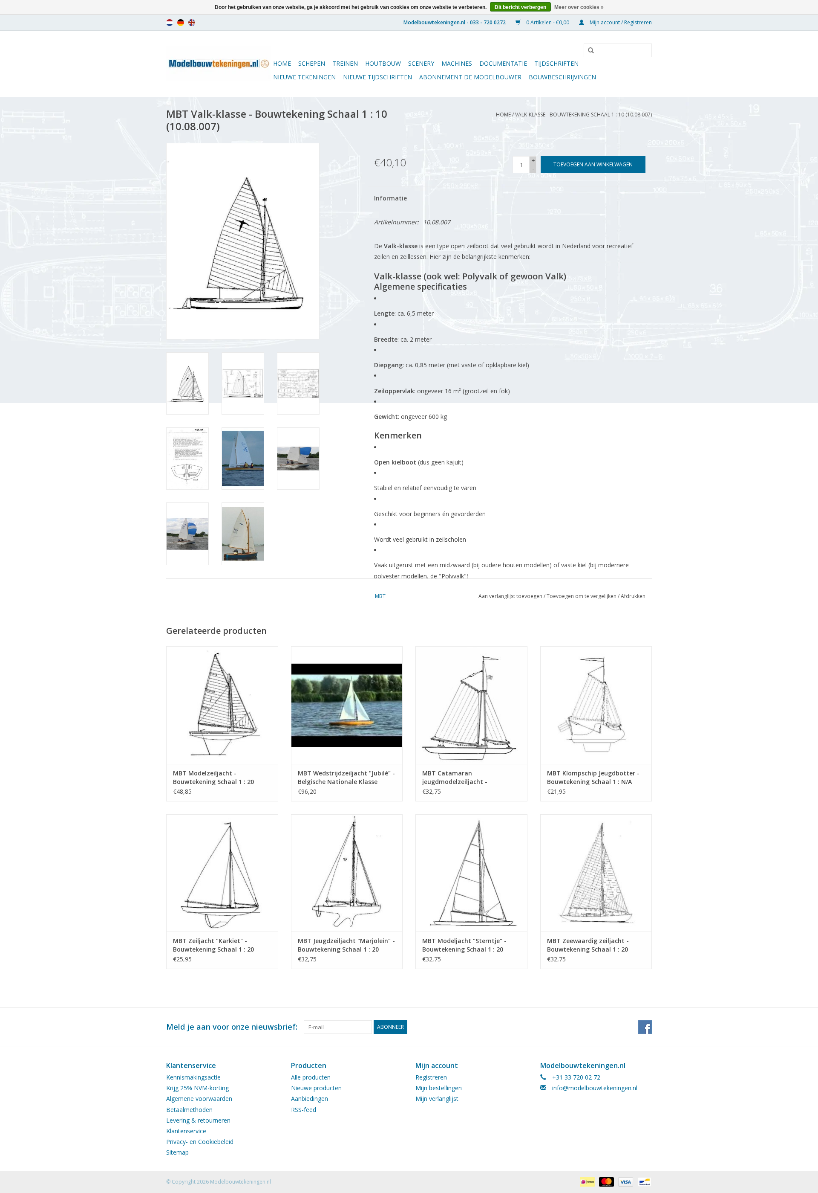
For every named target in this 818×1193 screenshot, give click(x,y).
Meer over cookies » (579, 7)
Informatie (390, 198)
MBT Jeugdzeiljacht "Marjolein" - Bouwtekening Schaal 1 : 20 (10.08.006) (346, 945)
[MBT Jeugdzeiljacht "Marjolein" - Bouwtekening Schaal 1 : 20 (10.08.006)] (347, 873)
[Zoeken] (588, 51)
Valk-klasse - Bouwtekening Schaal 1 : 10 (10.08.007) (583, 114)
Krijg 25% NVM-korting (197, 1088)
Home (282, 63)
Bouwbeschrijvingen (562, 77)
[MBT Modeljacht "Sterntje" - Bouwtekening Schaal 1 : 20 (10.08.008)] (471, 873)
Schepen (311, 63)
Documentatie (503, 63)
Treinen (345, 63)
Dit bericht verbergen (520, 7)
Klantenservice (186, 1131)
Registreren (431, 1077)
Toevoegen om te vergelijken (582, 596)
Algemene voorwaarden (199, 1098)
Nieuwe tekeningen (304, 77)
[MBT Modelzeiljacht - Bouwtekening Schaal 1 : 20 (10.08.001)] (222, 704)
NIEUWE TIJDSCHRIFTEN (377, 77)
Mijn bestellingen (438, 1088)
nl (169, 22)
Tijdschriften (556, 63)
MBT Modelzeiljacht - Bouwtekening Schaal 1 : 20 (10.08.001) (213, 777)
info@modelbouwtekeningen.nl (594, 1088)
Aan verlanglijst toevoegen (510, 596)
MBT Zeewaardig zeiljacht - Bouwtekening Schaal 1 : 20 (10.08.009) (588, 945)
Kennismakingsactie (193, 1077)
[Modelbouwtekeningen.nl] (218, 63)
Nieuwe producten (316, 1088)
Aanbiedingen (309, 1098)
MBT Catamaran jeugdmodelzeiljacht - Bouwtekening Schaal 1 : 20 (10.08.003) (462, 777)
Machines (456, 63)
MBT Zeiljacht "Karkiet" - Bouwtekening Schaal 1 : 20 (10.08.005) (213, 945)
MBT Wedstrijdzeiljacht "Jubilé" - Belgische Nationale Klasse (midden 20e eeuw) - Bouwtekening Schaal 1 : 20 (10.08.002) (346, 777)
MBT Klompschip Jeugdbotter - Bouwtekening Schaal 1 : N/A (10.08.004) (593, 777)
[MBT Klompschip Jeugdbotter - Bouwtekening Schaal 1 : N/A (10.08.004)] (596, 704)
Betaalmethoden (189, 1110)
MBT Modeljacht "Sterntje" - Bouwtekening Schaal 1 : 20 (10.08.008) (464, 945)
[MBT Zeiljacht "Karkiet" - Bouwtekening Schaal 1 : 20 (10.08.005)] (222, 873)
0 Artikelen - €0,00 (547, 22)
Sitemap (177, 1152)
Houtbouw (383, 63)
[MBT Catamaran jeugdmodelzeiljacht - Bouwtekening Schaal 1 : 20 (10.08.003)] (471, 704)
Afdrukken (633, 596)
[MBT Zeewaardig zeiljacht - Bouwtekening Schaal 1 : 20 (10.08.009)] (596, 873)
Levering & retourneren (198, 1120)
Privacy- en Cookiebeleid (199, 1142)
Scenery (421, 63)
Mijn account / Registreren (620, 22)
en (191, 22)
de (180, 22)
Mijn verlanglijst (436, 1098)
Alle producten (311, 1077)
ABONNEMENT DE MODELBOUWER (470, 77)
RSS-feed (303, 1110)
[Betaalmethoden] (586, 1181)
